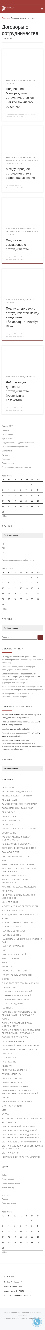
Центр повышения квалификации (21, 1141)
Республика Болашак (14, 1070)
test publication (15, 724)
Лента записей (8, 1179)
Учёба (5, 1114)
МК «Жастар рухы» (12, 910)
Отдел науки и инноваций (17, 991)
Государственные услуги (17, 843)
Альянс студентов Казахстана (19, 804)
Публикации (9, 1057)
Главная (5, 18)
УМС (4, 1110)
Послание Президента (15, 1037)
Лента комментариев (11, 1183)
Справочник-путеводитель (17, 1101)
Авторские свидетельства (17, 791)
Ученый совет (10, 1122)
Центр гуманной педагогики (19, 1126)
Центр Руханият (11, 1152)
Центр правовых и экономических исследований (22, 1147)
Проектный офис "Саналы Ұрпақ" (21, 1045)
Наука (5, 918)
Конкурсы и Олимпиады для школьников (18, 896)
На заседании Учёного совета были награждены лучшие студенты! (17, 695)
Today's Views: (11, 1286)
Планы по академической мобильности (17, 1024)
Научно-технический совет (18, 922)
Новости (5, 430)
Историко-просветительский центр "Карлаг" (19, 870)
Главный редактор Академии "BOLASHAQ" (22, 114)
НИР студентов (10, 958)
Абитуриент (9, 787)
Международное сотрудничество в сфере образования (20, 173)
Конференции (10, 902)
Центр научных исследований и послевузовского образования (21, 1136)
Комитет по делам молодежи (19, 886)
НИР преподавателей (14, 954)
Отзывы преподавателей (16, 995)
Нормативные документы (17, 974)
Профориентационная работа (19, 1049)
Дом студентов (11, 852)
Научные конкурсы (13, 926)
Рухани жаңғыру (11, 1074)
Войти (4, 1175)
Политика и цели (9, 1203)
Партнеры (7, 1007)
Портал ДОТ (7, 426)
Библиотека (7, 450)
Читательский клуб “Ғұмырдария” (21, 1157)
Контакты (6, 454)
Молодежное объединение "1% (20, 914)
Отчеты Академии (12, 1003)
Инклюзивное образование (18, 864)
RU (3, 548)
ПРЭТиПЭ (7, 1053)
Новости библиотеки (14, 970)
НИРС (5, 962)
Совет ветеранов (12, 1078)
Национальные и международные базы (22, 940)
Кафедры (6, 459)
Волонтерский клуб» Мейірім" (19, 828)
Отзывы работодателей (15, 999)
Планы (5, 1019)
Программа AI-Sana (13, 1041)
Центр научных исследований (20, 1130)
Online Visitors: (12, 1282)
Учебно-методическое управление (22, 1118)
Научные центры (11, 935)
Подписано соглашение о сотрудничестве (17, 244)
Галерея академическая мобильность (18, 560)
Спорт (5, 1097)
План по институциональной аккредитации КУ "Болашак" (19, 1013)
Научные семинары (13, 930)
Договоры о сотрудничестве (19, 848)
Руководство (7, 438)
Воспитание (9, 832)
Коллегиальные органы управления (16, 881)
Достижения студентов (16, 856)
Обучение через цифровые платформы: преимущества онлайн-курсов (19, 668)
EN (3, 552)
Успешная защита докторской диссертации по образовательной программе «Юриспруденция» (22, 688)
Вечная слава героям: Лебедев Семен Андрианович (21, 716)
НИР (4, 950)
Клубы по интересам (14, 875)
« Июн (4, 516)
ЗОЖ (4, 860)
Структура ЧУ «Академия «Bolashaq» (18, 442)
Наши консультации (13, 946)
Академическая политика (17, 795)
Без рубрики (9, 812)
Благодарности (8, 463)
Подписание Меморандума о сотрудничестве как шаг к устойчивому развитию (20, 97)
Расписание (9, 1061)
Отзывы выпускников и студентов (16, 467)
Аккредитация (10, 799)
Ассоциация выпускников (17, 808)
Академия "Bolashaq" (14, 185)
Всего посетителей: (14, 1296)
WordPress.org (8, 1187)
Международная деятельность (20, 906)
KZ (3, 544)
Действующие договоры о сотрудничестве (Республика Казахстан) (17, 391)
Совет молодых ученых (16, 1086)
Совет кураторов (12, 1082)
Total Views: (10, 1291)
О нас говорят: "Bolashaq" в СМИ (21, 983)
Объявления (7, 434)
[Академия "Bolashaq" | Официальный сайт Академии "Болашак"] (8, 8)
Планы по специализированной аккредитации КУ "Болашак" (21, 1031)
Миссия (5, 1195)
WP (15, 1318)
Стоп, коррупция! (12, 1105)
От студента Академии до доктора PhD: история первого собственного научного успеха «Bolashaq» (22, 659)
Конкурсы (8, 890)
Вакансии (7, 824)
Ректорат (7, 1065)
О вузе (5, 979)
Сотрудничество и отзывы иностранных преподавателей (20, 1092)
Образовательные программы (15, 446)
